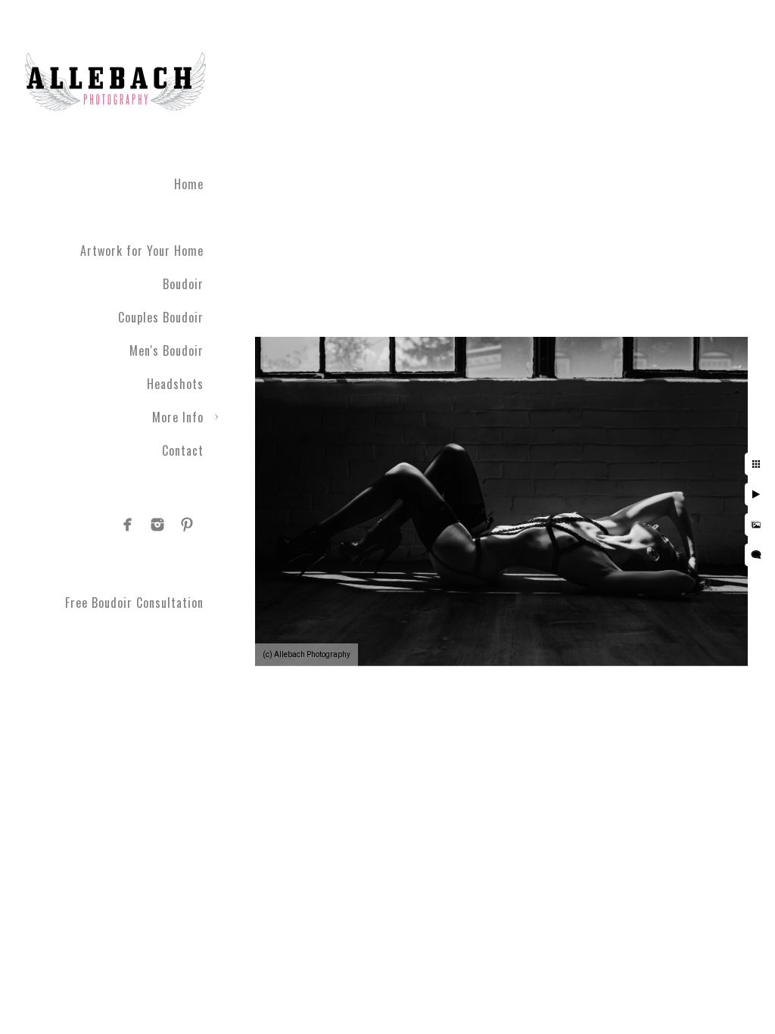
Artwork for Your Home (142, 250)
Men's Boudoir (166, 350)
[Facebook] (128, 524)
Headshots (175, 384)
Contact (183, 450)
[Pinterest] (187, 524)
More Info (178, 417)
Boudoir (183, 284)
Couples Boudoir (161, 317)
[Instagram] (157, 524)
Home (189, 184)
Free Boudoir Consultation (134, 602)
